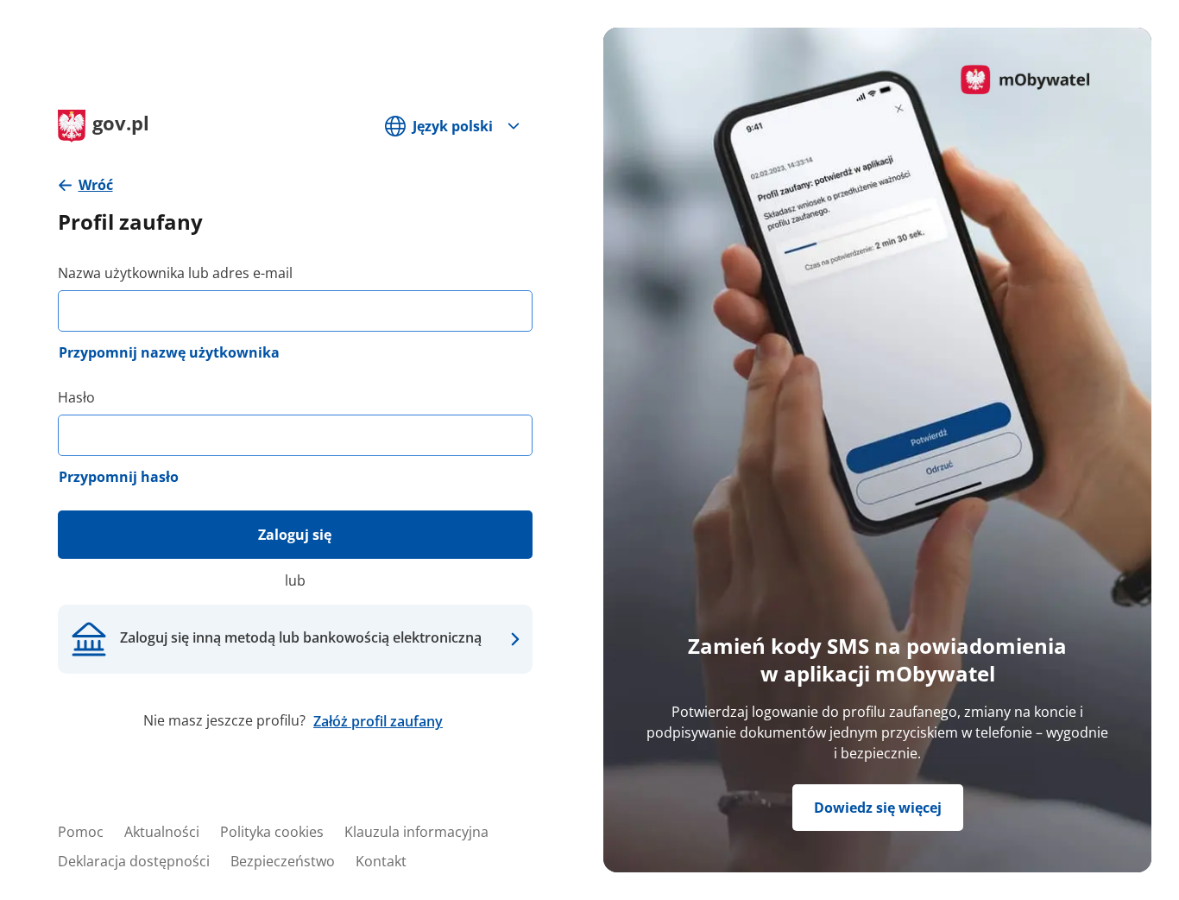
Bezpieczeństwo (282, 861)
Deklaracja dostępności (134, 861)
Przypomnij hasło (119, 476)
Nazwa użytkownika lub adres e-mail (175, 272)
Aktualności (161, 831)
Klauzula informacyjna (416, 831)
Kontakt (381, 861)
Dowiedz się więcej (878, 807)
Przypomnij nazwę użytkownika (169, 352)
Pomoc (81, 831)
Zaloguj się (294, 534)
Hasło (76, 397)
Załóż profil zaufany (378, 721)
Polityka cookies (272, 831)
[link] (85, 185)
